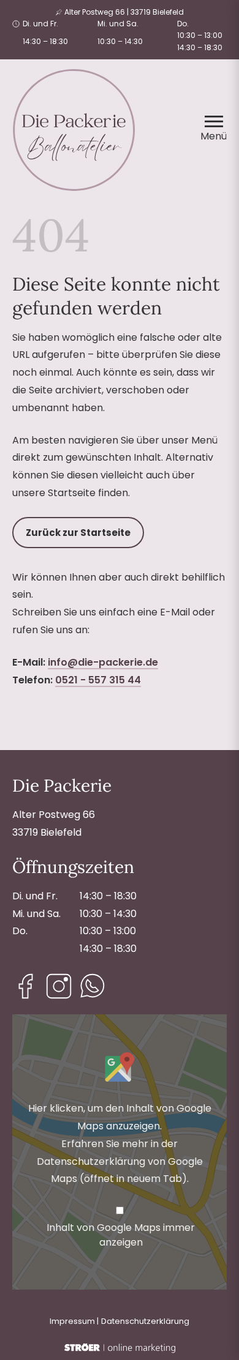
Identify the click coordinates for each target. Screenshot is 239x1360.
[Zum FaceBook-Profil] (25, 986)
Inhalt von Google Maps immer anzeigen (121, 1235)
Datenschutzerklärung (145, 1321)
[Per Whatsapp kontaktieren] (91, 986)
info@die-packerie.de (103, 662)
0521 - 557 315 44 (98, 680)
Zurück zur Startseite (78, 532)
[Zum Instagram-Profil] (58, 986)
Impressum (72, 1321)
